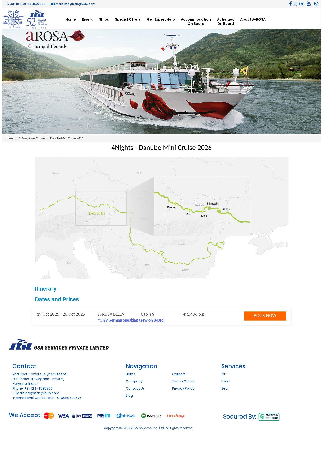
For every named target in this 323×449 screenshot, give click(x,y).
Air (223, 374)
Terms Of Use (183, 381)
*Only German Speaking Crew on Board (131, 320)
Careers (179, 374)
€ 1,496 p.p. (194, 314)
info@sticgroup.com (42, 393)
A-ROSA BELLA (111, 314)
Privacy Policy (183, 388)
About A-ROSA (253, 19)
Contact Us (135, 388)
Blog (129, 395)
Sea (224, 388)
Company (134, 381)
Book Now (265, 315)
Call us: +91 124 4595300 (27, 4)
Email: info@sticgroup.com (74, 4)
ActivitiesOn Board (225, 21)
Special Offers (128, 19)
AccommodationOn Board (196, 21)
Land (225, 381)
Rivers (87, 19)
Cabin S (147, 314)
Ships (104, 19)
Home (70, 19)
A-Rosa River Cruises (31, 138)
